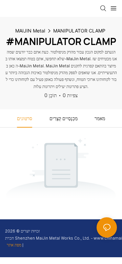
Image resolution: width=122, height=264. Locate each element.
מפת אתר (14, 245)
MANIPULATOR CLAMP (79, 31)
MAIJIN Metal (30, 31)
